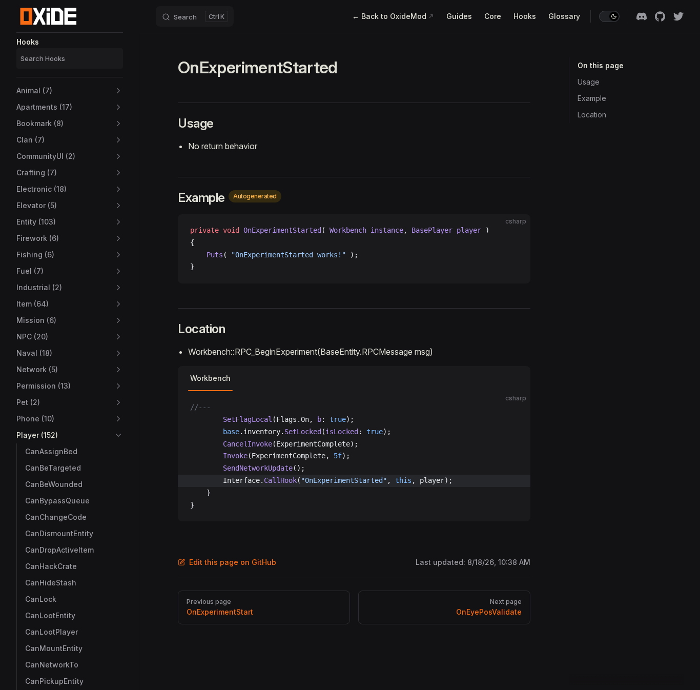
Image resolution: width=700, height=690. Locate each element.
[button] (69, 91)
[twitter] (678, 16)
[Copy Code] (514, 230)
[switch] (609, 16)
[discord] (641, 16)
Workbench (210, 378)
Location (592, 114)
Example (592, 98)
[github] (660, 16)
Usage (589, 81)
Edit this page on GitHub (232, 562)
